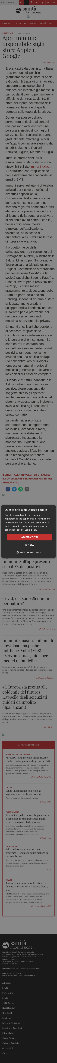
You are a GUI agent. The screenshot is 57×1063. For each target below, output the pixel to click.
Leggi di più (31, 529)
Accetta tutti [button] (29, 537)
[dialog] (28, 531)
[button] (28, 552)
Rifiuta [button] (29, 545)
